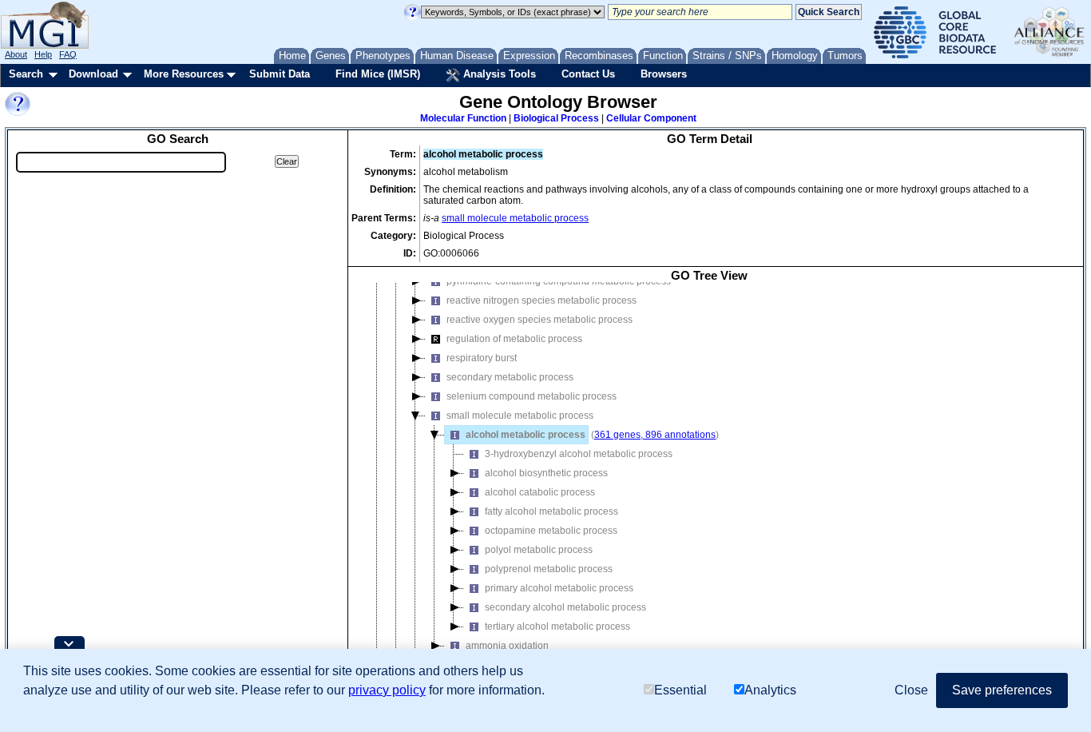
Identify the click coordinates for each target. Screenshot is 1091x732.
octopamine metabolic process (551, 530)
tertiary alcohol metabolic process (557, 626)
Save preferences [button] (1002, 690)
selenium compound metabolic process (531, 396)
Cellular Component (651, 118)
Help (43, 54)
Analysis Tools (498, 74)
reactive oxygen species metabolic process (539, 319)
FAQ (68, 54)
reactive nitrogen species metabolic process (541, 300)
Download (93, 74)
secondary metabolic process (509, 377)
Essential (680, 690)
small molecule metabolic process (515, 218)
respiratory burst (481, 358)
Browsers (664, 74)
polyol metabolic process (539, 549)
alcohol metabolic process (525, 434)
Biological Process (556, 118)
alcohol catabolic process (540, 492)
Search (26, 74)
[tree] (709, 484)
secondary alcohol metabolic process (565, 607)
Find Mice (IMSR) (377, 74)
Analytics (770, 690)
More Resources (184, 74)
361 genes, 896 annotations (655, 434)
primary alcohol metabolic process (559, 588)
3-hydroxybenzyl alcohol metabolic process (578, 453)
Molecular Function (463, 118)
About (16, 54)
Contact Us (588, 74)
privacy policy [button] (387, 690)
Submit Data (279, 74)
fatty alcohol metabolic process (551, 511)
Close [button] (911, 690)
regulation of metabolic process (514, 338)
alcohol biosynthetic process (546, 473)
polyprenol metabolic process (549, 569)
